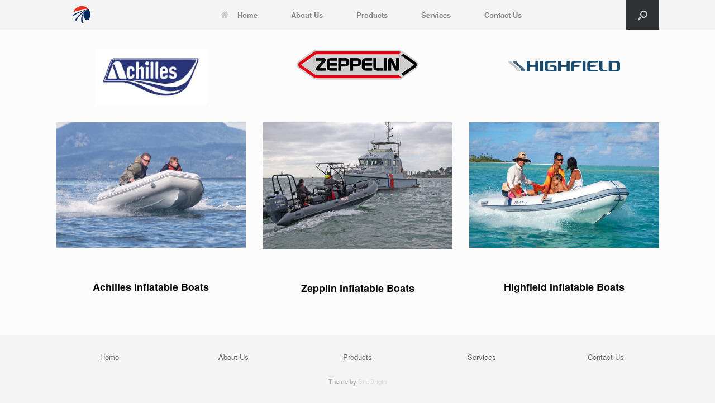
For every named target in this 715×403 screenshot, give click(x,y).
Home (247, 14)
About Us (307, 14)
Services (436, 14)
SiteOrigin (372, 381)
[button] (642, 15)
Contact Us (503, 14)
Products (372, 14)
